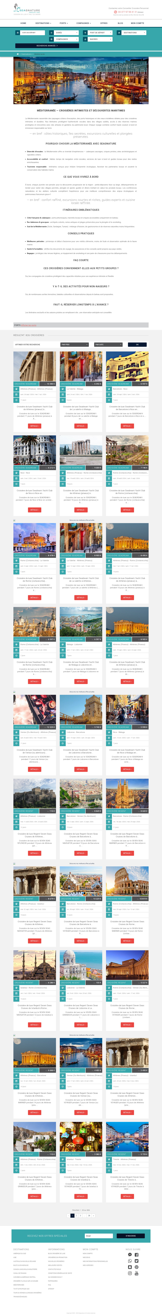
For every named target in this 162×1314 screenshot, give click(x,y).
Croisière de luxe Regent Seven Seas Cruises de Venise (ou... (81, 1094)
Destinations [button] (43, 23)
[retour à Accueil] (18, 54)
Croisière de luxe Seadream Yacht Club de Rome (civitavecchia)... (127, 491)
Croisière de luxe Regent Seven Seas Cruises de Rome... (127, 922)
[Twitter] (136, 1261)
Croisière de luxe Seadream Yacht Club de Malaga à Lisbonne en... (81, 663)
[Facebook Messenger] (130, 1254)
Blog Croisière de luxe (56, 1253)
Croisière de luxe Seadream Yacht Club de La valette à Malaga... (81, 408)
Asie (14, 1257)
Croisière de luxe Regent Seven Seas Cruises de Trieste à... (127, 1178)
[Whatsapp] (130, 1260)
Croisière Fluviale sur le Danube (25, 1281)
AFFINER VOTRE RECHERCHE (27, 345)
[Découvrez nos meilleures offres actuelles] (81, 520)
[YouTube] (136, 1273)
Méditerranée (18, 1285)
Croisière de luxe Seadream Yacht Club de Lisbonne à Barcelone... (81, 751)
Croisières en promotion (57, 1257)
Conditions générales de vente (60, 1273)
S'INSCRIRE (131, 1236)
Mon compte (88, 1253)
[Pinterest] (136, 1267)
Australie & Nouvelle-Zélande (24, 1261)
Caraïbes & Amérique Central (24, 1277)
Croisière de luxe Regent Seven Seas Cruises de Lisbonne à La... (81, 1006)
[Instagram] (130, 1273)
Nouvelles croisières (56, 1261)
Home (23, 23)
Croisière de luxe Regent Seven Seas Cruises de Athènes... (35, 835)
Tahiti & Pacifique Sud (21, 1289)
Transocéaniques (20, 1297)
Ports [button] (63, 23)
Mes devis (86, 1257)
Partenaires (52, 1281)
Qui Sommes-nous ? (55, 1277)
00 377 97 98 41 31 (127, 12)
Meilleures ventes (55, 1265)
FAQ (49, 1285)
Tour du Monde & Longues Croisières (27, 1293)
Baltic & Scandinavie (20, 1265)
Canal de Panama (19, 1273)
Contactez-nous (54, 1269)
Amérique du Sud (19, 1253)
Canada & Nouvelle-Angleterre (25, 1269)
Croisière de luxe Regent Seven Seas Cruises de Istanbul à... (81, 1178)
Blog (120, 23)
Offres (103, 23)
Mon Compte (137, 23)
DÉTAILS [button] (34, 426)
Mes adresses (88, 1265)
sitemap (51, 1289)
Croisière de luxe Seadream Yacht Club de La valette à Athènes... (81, 579)
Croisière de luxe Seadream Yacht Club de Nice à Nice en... (35, 491)
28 (89, 1216)
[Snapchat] (130, 1266)
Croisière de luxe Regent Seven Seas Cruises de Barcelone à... (81, 835)
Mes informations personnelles (95, 1261)
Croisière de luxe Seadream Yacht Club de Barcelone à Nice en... (127, 408)
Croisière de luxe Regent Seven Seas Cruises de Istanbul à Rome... (35, 1006)
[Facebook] (136, 1254)
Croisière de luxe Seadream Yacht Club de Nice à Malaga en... (127, 751)
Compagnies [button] (83, 23)
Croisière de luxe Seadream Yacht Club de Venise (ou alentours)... (35, 751)
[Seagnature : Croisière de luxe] (46, 8)
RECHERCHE (46, 46)
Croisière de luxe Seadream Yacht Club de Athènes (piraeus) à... (35, 408)
